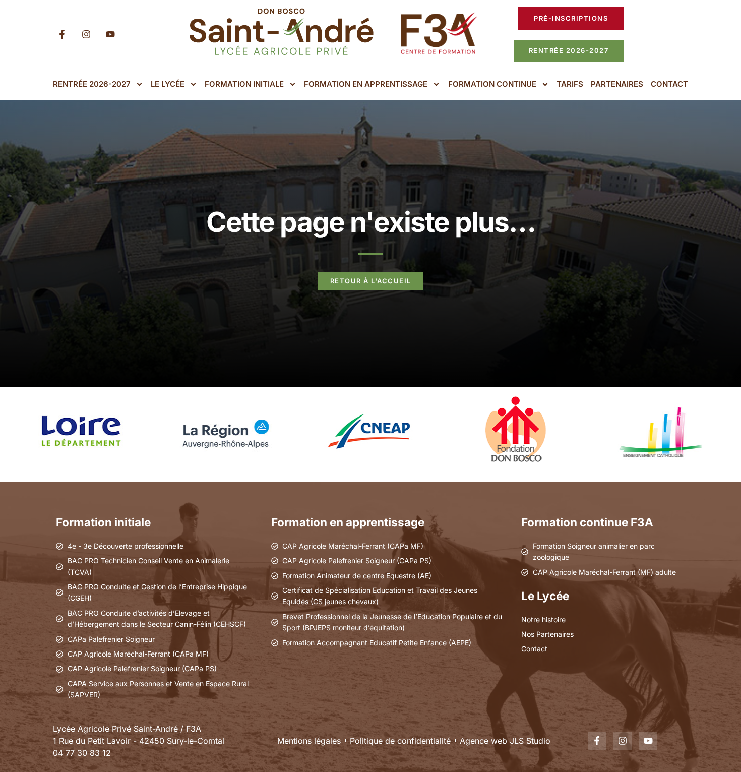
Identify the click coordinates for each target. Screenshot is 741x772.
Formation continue (492, 84)
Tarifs (570, 84)
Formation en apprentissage (365, 84)
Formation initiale (244, 84)
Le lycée (167, 84)
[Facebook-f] (62, 34)
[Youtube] (110, 34)
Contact (669, 84)
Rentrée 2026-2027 (92, 84)
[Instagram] (86, 34)
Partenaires (617, 84)
